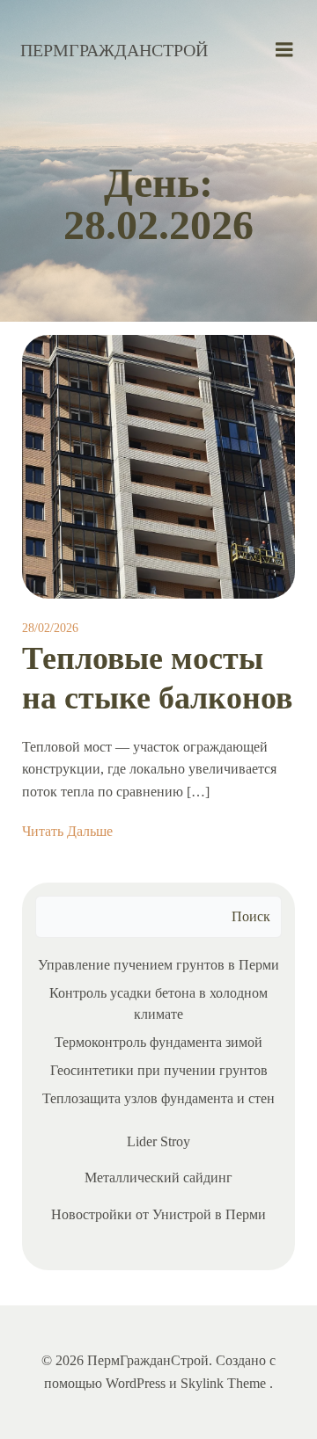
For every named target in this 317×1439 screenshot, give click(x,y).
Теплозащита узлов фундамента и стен (158, 1098)
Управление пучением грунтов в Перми (158, 964)
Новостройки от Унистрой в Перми (158, 1214)
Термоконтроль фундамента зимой (158, 1042)
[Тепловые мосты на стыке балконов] (158, 465)
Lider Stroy (158, 1141)
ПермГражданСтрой (114, 50)
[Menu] (284, 50)
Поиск (251, 916)
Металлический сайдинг (158, 1177)
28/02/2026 (50, 628)
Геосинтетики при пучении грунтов (159, 1070)
